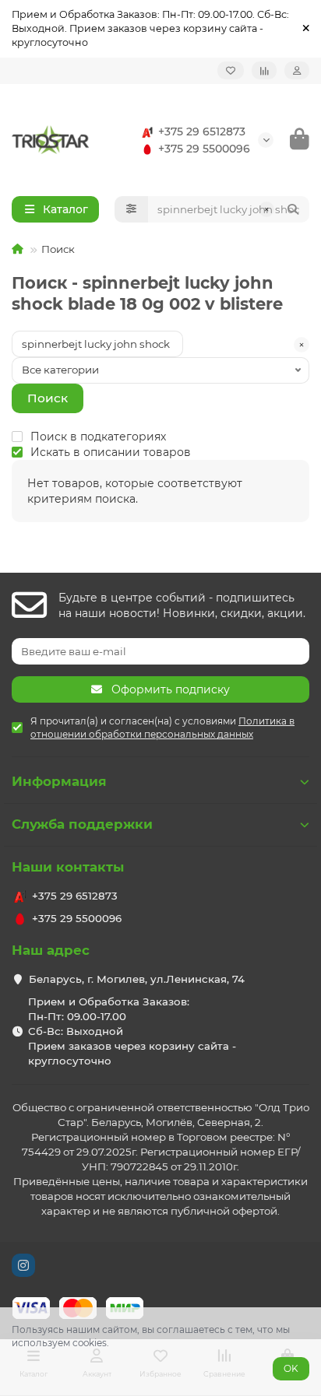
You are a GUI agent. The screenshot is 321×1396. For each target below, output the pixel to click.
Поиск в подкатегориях (98, 437)
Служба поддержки (82, 824)
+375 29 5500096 (204, 149)
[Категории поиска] (131, 209)
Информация (59, 781)
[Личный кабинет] (296, 70)
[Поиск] (293, 209)
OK (291, 1368)
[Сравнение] (264, 70)
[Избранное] (230, 70)
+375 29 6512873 (201, 132)
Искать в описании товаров (110, 452)
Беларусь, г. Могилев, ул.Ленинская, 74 (137, 979)
